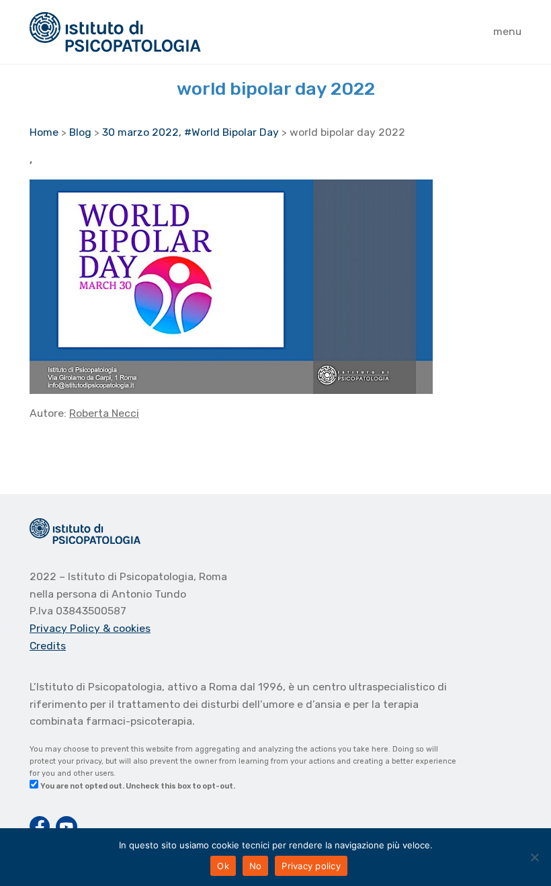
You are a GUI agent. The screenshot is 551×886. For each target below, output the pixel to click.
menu (507, 31)
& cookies (127, 628)
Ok (223, 865)
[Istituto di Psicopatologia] (115, 32)
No (255, 865)
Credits (48, 645)
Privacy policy (311, 865)
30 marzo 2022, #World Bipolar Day (190, 132)
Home (44, 132)
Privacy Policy (66, 628)
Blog (80, 132)
